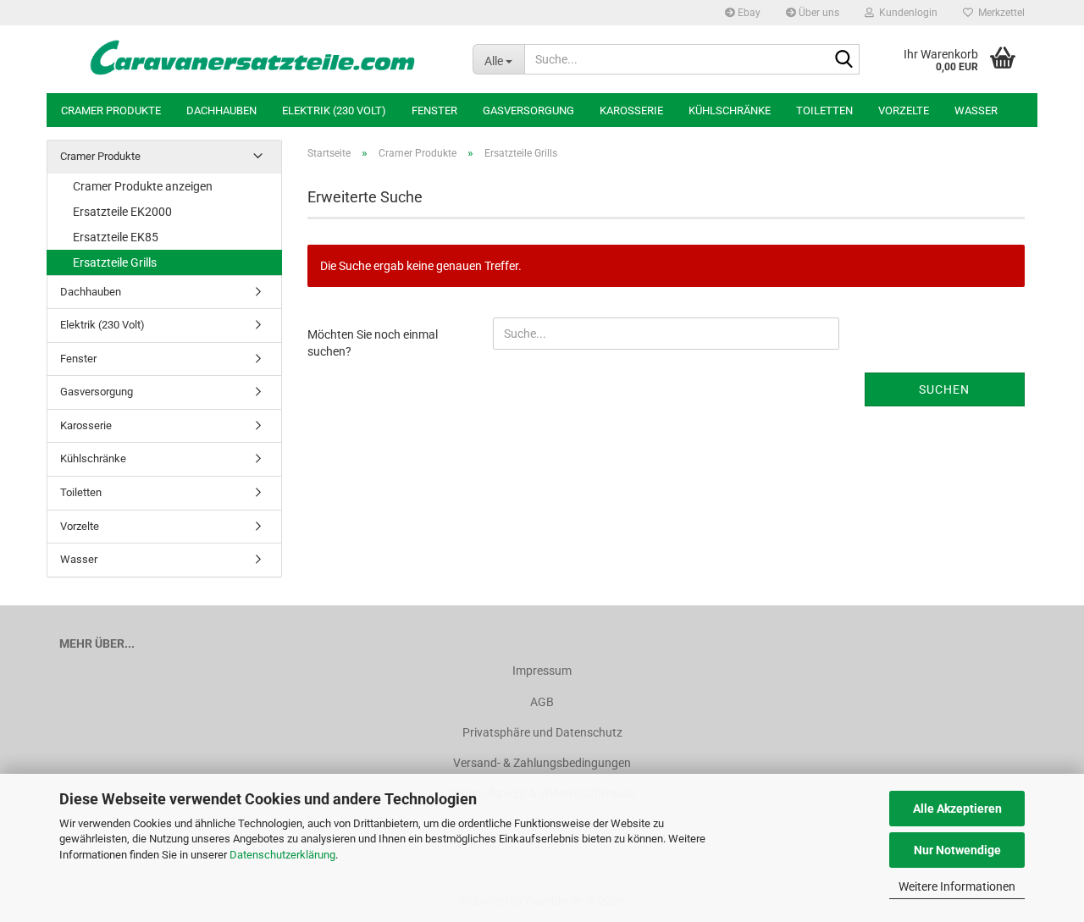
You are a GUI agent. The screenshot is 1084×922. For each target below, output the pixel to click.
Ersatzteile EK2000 (122, 211)
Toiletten (824, 110)
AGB (542, 702)
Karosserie (631, 110)
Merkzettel (999, 13)
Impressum (542, 670)
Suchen (944, 389)
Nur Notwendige (957, 850)
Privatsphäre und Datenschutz (542, 732)
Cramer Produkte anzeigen (143, 186)
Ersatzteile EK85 (115, 237)
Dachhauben (221, 110)
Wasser (976, 110)
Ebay (747, 13)
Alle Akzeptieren (957, 808)
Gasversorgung (528, 110)
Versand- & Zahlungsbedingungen (542, 763)
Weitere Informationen (957, 886)
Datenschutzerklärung (282, 854)
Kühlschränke (730, 110)
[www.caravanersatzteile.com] (253, 59)
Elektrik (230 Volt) (334, 110)
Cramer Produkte (111, 110)
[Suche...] (843, 60)
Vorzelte (903, 110)
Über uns (817, 13)
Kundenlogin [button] (905, 13)
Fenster (434, 110)
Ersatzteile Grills (115, 262)
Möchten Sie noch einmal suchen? (372, 343)
